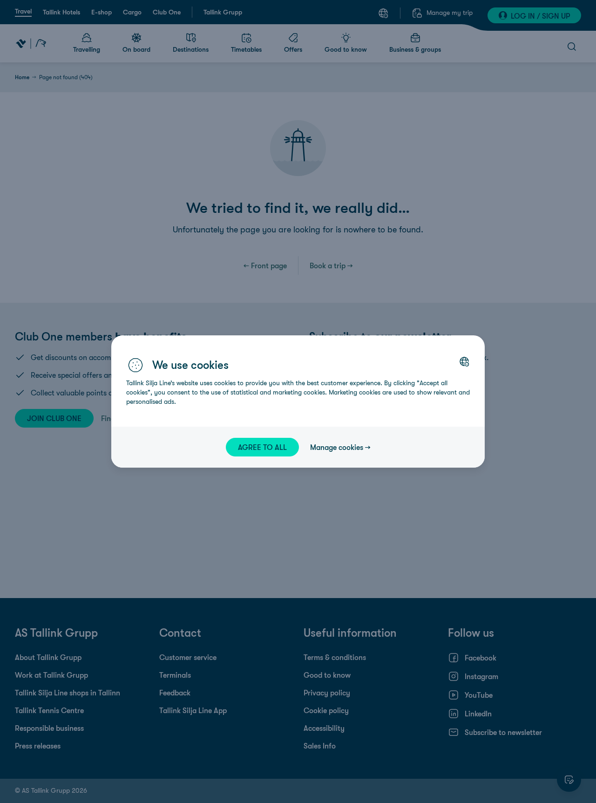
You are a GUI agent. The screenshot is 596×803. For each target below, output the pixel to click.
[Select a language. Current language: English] (464, 361)
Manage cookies (336, 447)
